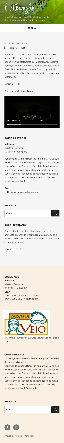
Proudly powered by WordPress (19, 435)
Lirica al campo (14, 47)
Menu (33, 28)
